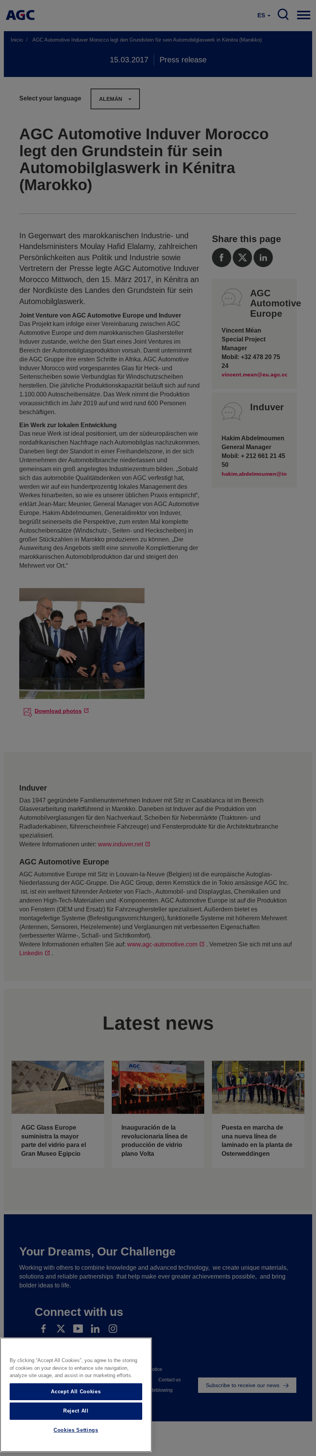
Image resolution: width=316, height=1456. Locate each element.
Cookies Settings (76, 1430)
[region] (76, 1394)
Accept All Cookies (76, 1391)
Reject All (76, 1411)
